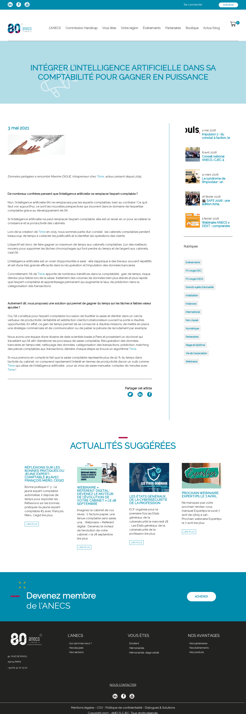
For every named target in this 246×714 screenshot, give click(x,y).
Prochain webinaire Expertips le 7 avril (200, 494)
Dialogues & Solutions (160, 707)
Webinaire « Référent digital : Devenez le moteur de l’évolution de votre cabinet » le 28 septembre (96, 495)
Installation (192, 295)
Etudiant (134, 643)
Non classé (192, 320)
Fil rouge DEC (193, 270)
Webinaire (191, 361)
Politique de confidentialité (124, 707)
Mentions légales (82, 707)
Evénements (193, 262)
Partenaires (173, 28)
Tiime (100, 176)
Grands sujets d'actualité (200, 287)
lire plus (31, 524)
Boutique (192, 28)
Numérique (192, 328)
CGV (100, 707)
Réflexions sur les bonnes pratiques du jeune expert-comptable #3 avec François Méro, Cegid (44, 473)
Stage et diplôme (195, 345)
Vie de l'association (196, 353)
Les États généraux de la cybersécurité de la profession (148, 499)
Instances (191, 303)
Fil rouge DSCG (194, 278)
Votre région (129, 28)
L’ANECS (55, 28)
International (193, 311)
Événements (152, 28)
